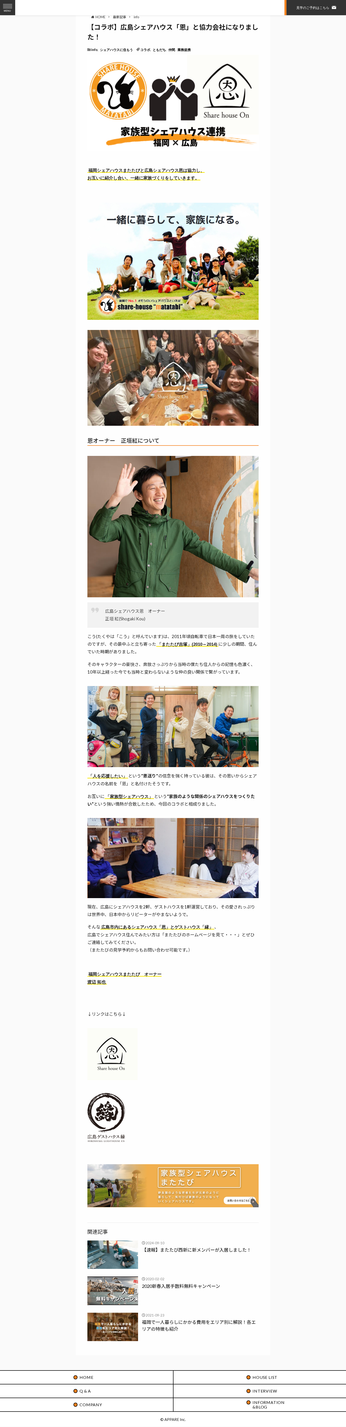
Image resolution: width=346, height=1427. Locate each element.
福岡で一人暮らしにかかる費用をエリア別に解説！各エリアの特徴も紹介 (199, 1325)
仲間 (171, 49)
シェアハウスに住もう (116, 49)
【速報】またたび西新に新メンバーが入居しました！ (196, 1250)
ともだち (159, 49)
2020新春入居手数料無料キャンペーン (181, 1286)
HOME (100, 16)
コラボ (145, 49)
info (136, 17)
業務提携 (184, 49)
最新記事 (119, 17)
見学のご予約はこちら (312, 7)
